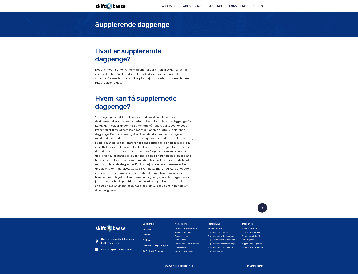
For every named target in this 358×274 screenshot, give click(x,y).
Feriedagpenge (248, 240)
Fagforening (191, 6)
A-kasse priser (182, 224)
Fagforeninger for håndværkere (221, 240)
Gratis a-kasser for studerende (188, 243)
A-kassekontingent (183, 232)
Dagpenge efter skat (251, 232)
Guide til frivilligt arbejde (155, 246)
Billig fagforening (215, 228)
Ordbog (147, 240)
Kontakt (147, 229)
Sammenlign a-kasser (184, 251)
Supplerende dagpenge (252, 243)
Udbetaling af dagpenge (252, 247)
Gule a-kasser (180, 247)
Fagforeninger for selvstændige (221, 243)
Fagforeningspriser (216, 251)
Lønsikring (237, 6)
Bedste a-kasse (181, 236)
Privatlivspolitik (255, 266)
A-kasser (168, 6)
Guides (258, 6)
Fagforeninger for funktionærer (221, 236)
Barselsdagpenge (249, 228)
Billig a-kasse (180, 240)
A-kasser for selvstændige (186, 228)
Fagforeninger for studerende (220, 247)
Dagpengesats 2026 (251, 236)
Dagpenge (215, 6)
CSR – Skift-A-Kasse (153, 251)
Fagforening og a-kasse (218, 232)
